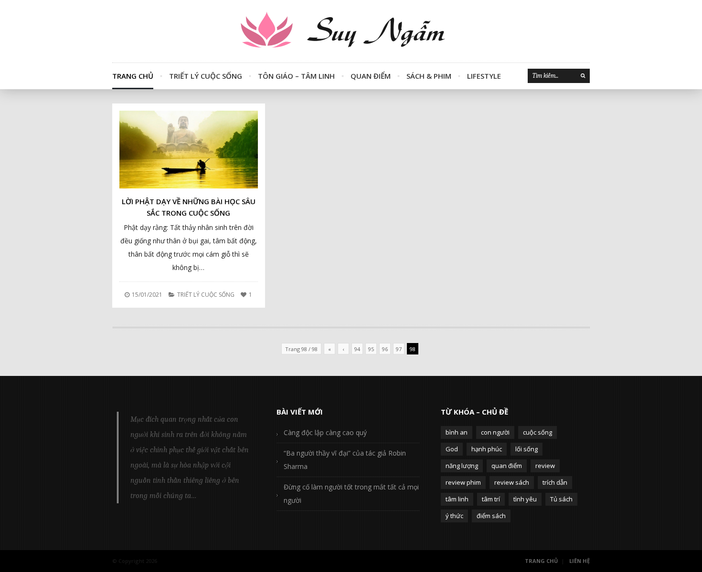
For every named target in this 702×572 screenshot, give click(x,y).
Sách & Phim (428, 76)
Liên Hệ (579, 560)
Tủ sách (561, 499)
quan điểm (506, 465)
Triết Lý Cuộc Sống (205, 76)
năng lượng (462, 465)
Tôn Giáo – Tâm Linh (296, 76)
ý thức (454, 515)
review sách (511, 482)
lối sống (526, 449)
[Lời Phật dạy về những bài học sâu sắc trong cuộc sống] (188, 149)
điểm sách (491, 515)
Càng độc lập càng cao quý (325, 432)
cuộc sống (537, 432)
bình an (457, 432)
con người (495, 432)
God (452, 449)
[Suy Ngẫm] (351, 31)
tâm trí (491, 499)
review (545, 465)
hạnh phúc (486, 449)
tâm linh (457, 499)
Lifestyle (484, 76)
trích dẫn (554, 482)
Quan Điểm (371, 76)
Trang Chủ (132, 76)
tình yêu (525, 499)
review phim (463, 482)
